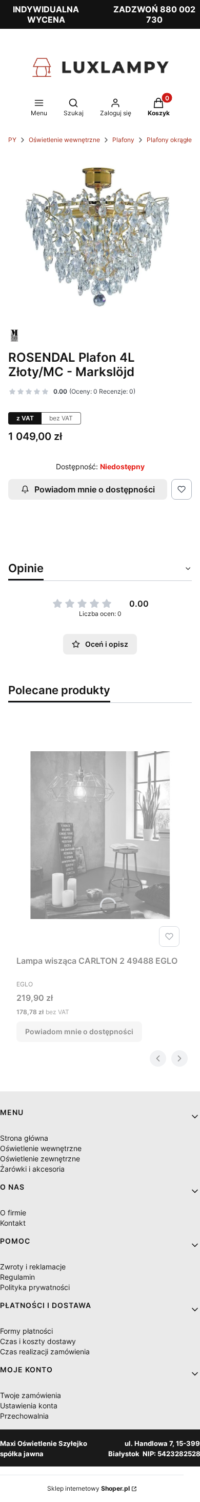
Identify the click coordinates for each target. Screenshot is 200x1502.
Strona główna (24, 1138)
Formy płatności (26, 1331)
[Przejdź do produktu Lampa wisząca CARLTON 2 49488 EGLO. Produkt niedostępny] (100, 835)
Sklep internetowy (88, 1488)
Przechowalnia (24, 1415)
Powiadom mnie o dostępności (94, 489)
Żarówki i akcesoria (32, 1168)
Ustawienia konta (28, 1405)
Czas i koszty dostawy (38, 1341)
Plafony (123, 140)
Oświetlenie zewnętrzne (40, 1158)
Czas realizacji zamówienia (45, 1351)
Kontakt (13, 1222)
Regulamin (17, 1277)
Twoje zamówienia (30, 1395)
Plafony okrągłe (169, 140)
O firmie (13, 1212)
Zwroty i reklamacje (33, 1266)
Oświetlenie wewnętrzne (64, 140)
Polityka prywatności (35, 1287)
